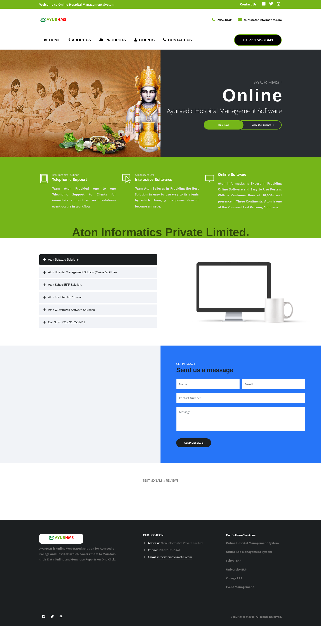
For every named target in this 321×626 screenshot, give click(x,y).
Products (114, 40)
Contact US (179, 40)
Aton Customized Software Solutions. (71, 309)
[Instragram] (278, 4)
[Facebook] (264, 4)
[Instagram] (61, 616)
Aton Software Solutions (63, 259)
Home (53, 40)
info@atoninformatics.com (174, 557)
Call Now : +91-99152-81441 (66, 322)
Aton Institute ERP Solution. (65, 297)
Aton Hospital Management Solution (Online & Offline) (82, 272)
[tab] (98, 259)
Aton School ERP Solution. (65, 284)
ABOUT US (80, 40)
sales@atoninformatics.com (263, 20)
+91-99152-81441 (169, 550)
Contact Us (248, 4)
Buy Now (223, 125)
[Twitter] (271, 4)
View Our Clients (262, 125)
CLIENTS (146, 40)
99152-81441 (225, 20)
